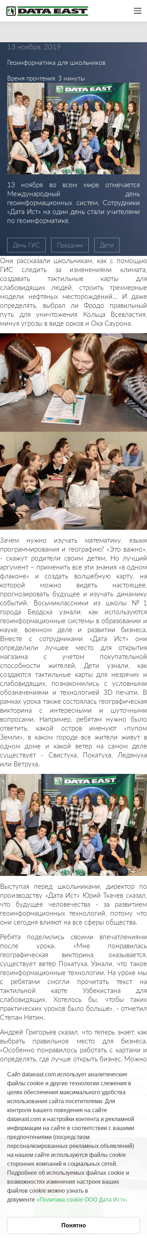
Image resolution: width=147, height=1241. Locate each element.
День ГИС (26, 245)
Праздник (70, 245)
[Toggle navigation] (137, 10)
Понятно (73, 1225)
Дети (107, 245)
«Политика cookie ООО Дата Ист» (81, 1200)
